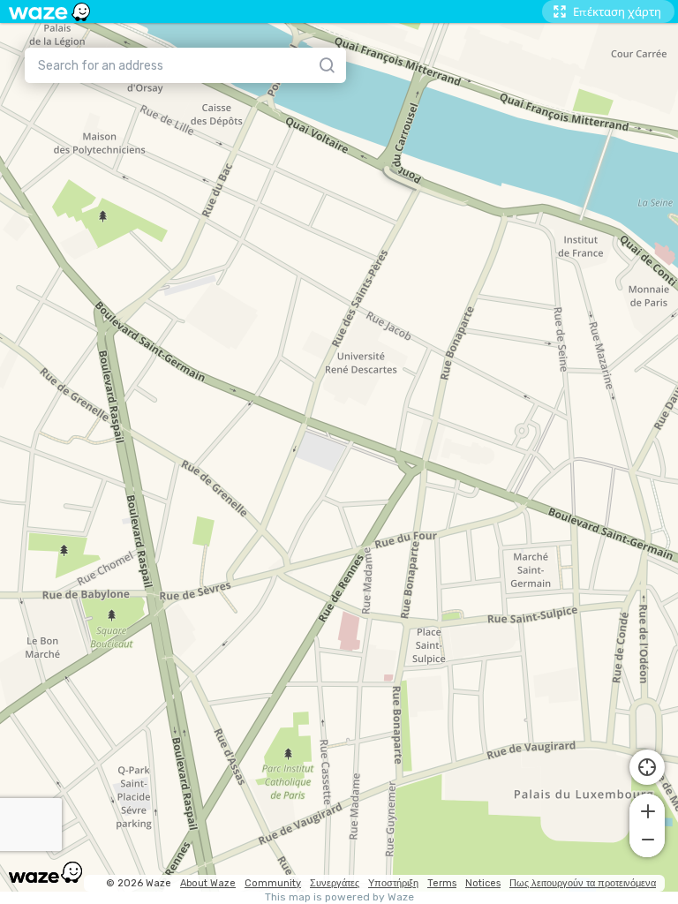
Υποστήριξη (393, 883)
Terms (441, 883)
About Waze (208, 883)
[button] (647, 809)
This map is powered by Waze (339, 897)
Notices (483, 883)
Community (273, 883)
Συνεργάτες (334, 883)
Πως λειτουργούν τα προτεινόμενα (582, 883)
